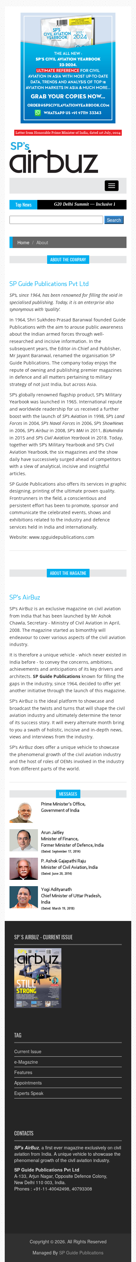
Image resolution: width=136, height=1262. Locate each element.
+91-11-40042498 (51, 1188)
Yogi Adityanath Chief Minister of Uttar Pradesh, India (71, 896)
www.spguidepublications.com (61, 537)
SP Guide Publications (81, 1252)
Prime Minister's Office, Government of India (63, 807)
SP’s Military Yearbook (62, 445)
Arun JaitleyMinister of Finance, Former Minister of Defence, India (72, 839)
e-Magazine (26, 1062)
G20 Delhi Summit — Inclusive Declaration (83, 204)
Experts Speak (28, 1093)
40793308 (82, 1188)
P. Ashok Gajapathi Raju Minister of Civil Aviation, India (69, 864)
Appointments (28, 1082)
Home (23, 242)
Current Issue (27, 1051)
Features (23, 1072)
